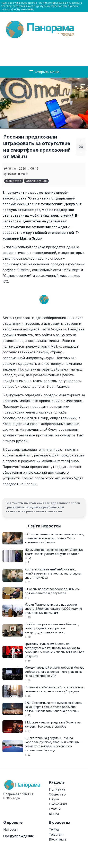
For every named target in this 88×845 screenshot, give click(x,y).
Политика (57, 789)
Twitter (54, 829)
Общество (13, 181)
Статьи (55, 809)
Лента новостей (44, 526)
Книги (54, 814)
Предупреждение (18, 836)
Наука (54, 799)
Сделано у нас (36, 181)
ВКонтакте (58, 839)
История (10, 829)
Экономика (58, 804)
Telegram (56, 834)
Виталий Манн (17, 174)
